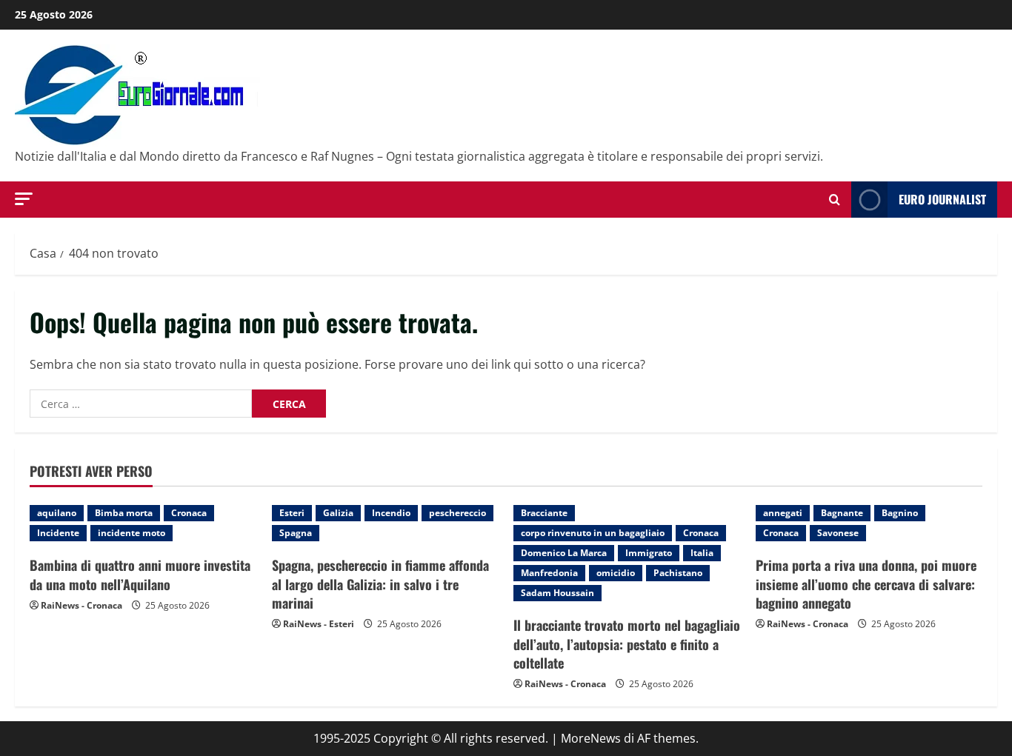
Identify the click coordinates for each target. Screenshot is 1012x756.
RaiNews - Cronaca (81, 605)
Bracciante (544, 512)
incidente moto (131, 532)
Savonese (838, 532)
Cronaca (189, 512)
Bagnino (900, 512)
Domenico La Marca (564, 552)
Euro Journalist (942, 199)
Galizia (338, 512)
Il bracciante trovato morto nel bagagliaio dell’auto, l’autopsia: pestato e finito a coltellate (626, 643)
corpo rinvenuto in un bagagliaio (593, 532)
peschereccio (457, 512)
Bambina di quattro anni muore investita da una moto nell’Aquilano (140, 574)
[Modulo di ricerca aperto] (834, 199)
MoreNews (591, 738)
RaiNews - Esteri (318, 624)
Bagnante (842, 512)
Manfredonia (549, 572)
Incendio (391, 512)
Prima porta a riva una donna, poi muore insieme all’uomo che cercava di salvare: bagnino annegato (866, 583)
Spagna (295, 532)
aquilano (56, 512)
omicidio (615, 572)
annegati (782, 512)
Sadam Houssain (557, 592)
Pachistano (677, 572)
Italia (701, 552)
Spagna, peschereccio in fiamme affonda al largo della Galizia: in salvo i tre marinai (380, 583)
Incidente (58, 532)
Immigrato (648, 552)
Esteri (291, 512)
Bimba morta (124, 512)
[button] (24, 199)
